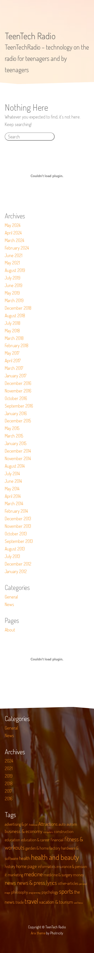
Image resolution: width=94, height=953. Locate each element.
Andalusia (33, 824)
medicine (33, 874)
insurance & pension (71, 866)
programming (35, 892)
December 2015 (18, 420)
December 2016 (18, 383)
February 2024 (17, 248)
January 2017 (15, 375)
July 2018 (12, 323)
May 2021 (12, 262)
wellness (78, 902)
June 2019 (13, 285)
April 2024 (13, 232)
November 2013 (18, 526)
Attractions (48, 824)
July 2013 (12, 556)
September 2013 (19, 541)
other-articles (68, 883)
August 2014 (15, 466)
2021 (9, 768)
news (10, 882)
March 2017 (14, 368)
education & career (35, 839)
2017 (8, 791)
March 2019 (14, 300)
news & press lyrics (37, 882)
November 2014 (18, 458)
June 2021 (13, 255)
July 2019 (12, 278)
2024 (9, 761)
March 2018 (14, 338)
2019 (9, 776)
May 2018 (12, 330)
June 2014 (13, 481)
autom (72, 824)
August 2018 (15, 315)
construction (63, 831)
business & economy (23, 831)
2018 (9, 783)
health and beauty (55, 857)
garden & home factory (43, 848)
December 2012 (18, 564)
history (10, 866)
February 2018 (16, 345)
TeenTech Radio (30, 35)
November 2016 (18, 390)
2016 (9, 798)
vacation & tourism (56, 902)
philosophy (19, 892)
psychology (50, 892)
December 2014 (18, 451)
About (10, 629)
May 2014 (12, 488)
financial (57, 839)
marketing (15, 874)
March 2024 (14, 240)
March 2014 (14, 503)
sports (66, 891)
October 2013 (16, 533)
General (11, 597)
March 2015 (14, 436)
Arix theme (38, 933)
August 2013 (15, 548)
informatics (46, 866)
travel (31, 901)
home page (26, 866)
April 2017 (13, 360)
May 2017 (12, 353)
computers (48, 832)
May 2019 (12, 293)
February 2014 (16, 511)
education (12, 839)
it (6, 874)
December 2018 (18, 308)
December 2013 (18, 518)
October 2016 (16, 398)
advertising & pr (16, 824)
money (78, 874)
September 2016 (19, 406)
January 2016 (16, 413)
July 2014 (12, 473)
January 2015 (16, 443)
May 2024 (13, 225)
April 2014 (13, 496)
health (24, 858)
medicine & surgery (58, 874)
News (9, 604)
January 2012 (16, 571)
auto (62, 824)
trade (20, 902)
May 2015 (12, 428)
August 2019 (15, 270)
